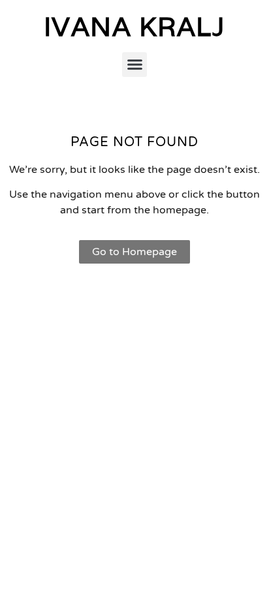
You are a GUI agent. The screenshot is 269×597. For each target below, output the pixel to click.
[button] (134, 64)
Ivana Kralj (135, 26)
